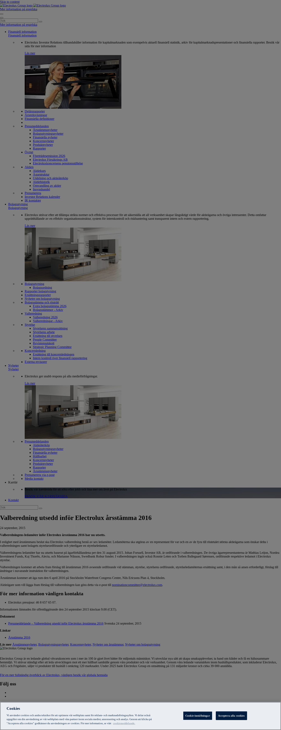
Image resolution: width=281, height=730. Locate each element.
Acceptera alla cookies (231, 715)
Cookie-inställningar (197, 715)
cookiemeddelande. (124, 723)
